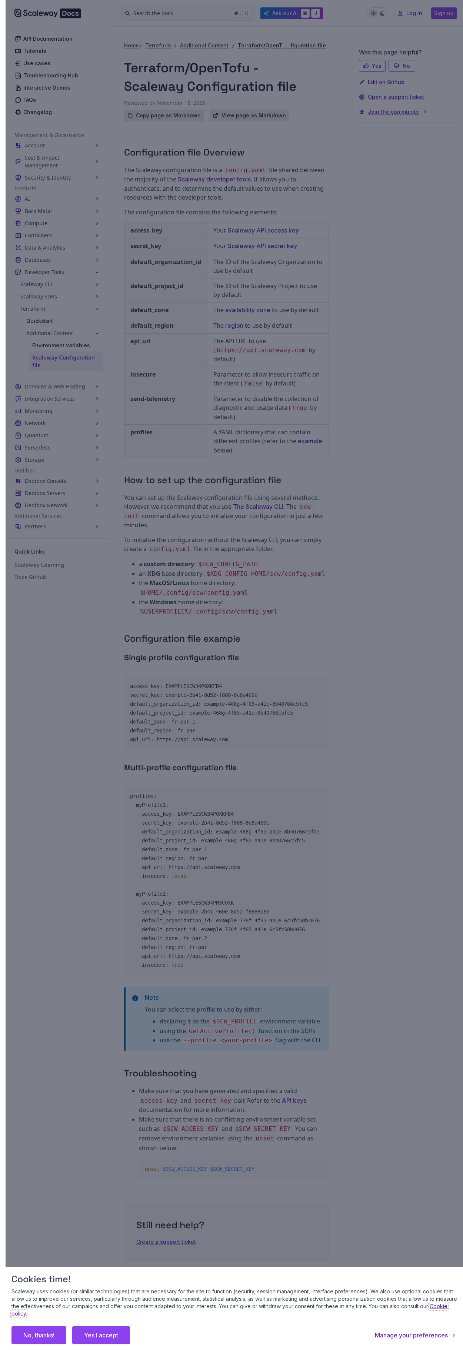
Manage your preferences (411, 1335)
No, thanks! (38, 1335)
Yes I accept (101, 1335)
